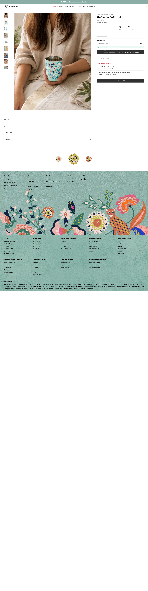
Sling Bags (35, 267)
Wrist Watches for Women (97, 259)
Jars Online (64, 246)
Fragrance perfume (66, 265)
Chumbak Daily (49, 186)
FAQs (29, 179)
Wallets (34, 272)
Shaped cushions (8, 272)
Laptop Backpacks (37, 274)
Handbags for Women (39, 259)
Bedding (120, 251)
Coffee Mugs (7, 267)
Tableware (63, 244)
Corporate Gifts (49, 184)
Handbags (35, 262)
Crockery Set (64, 241)
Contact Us (69, 184)
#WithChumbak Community (52, 181)
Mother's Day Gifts (9, 253)
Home (98, 14)
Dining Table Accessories (69, 238)
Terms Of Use (70, 181)
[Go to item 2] (6, 22)
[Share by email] (108, 58)
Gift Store (74, 6)
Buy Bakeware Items (66, 248)
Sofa (119, 241)
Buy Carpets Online (94, 248)
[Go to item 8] (6, 61)
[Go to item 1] (6, 15)
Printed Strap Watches (95, 265)
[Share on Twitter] (103, 58)
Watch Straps (92, 270)
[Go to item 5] (6, 42)
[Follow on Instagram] (8, 188)
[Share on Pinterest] (106, 58)
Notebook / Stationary (10, 265)
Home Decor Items (95, 238)
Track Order (31, 181)
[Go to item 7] (6, 55)
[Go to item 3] (6, 29)
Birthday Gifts (7, 251)
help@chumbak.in (12, 185)
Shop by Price (37, 238)
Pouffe (119, 244)
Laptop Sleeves (36, 270)
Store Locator (31, 184)
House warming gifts (9, 241)
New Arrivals (92, 6)
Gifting (6, 238)
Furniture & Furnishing (125, 238)
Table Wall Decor (93, 241)
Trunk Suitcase (93, 246)
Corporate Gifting (8, 248)
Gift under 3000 (37, 246)
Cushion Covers (122, 248)
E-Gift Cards (7, 246)
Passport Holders (65, 262)
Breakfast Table (122, 246)
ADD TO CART (121, 80)
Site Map (30, 189)
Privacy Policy (70, 179)
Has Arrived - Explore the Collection (74, 1)
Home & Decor (60, 6)
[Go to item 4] (6, 35)
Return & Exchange (33, 186)
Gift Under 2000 (37, 244)
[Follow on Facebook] (4, 188)
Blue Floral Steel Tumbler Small (107, 14)
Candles (91, 251)
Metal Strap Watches (94, 262)
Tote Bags (35, 265)
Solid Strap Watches (94, 267)
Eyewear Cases (65, 270)
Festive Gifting (8, 244)
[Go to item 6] (6, 48)
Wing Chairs (121, 253)
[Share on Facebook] (101, 58)
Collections (85, 6)
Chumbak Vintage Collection (13, 259)
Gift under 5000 (37, 248)
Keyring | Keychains (9, 262)
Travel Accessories (67, 259)
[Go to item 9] (6, 68)
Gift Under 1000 (37, 241)
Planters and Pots (94, 244)
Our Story (47, 179)
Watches (80, 6)
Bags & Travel (68, 6)
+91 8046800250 (14, 179)
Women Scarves (65, 267)
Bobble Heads (7, 270)
